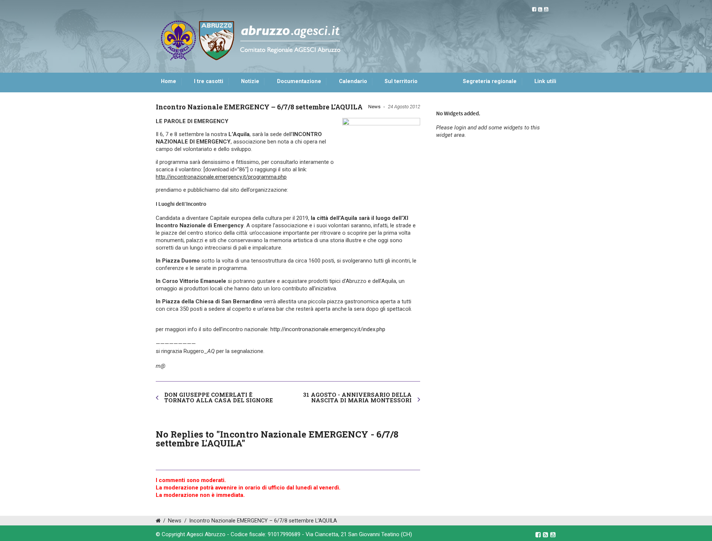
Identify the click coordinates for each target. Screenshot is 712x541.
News (374, 106)
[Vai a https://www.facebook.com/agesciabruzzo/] (534, 9)
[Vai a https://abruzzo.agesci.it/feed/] (540, 9)
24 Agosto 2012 (404, 106)
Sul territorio (401, 81)
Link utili (545, 81)
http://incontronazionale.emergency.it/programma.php (221, 177)
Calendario (353, 81)
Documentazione (299, 81)
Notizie (250, 81)
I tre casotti (208, 81)
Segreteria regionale (490, 81)
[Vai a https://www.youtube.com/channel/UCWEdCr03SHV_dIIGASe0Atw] (546, 9)
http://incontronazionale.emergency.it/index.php (327, 329)
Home (168, 81)
